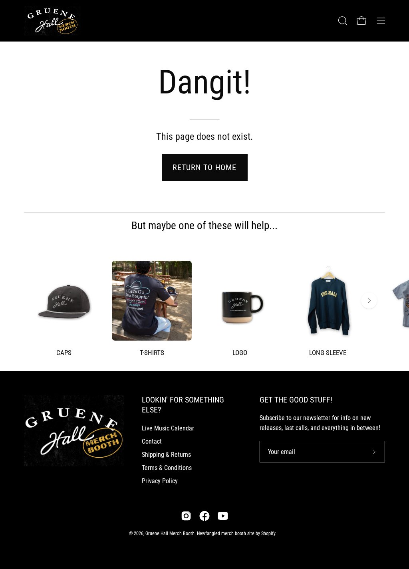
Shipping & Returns (166, 454)
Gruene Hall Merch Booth (170, 533)
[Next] (369, 301)
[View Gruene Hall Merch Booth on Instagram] (186, 516)
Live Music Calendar (168, 428)
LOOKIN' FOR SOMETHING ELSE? (183, 404)
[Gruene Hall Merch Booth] (58, 21)
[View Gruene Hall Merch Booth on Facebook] (204, 516)
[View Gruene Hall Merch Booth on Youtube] (223, 516)
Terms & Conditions (167, 468)
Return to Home (204, 167)
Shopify (268, 533)
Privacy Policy (160, 481)
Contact (152, 441)
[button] (341, 20)
